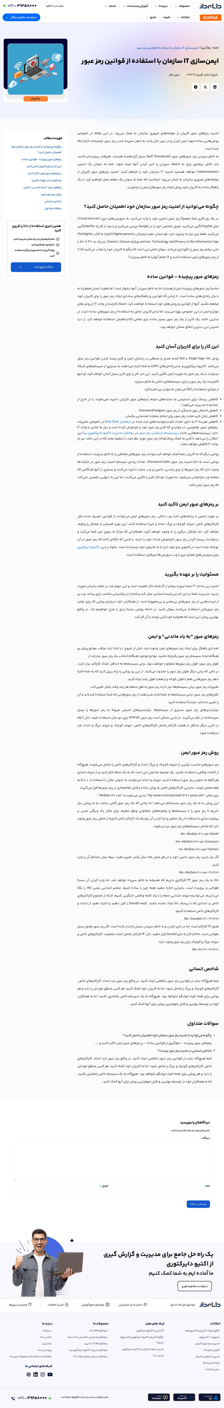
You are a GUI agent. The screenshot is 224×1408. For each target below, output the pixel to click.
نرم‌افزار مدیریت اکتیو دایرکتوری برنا (108, 433)
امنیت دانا (158, 1356)
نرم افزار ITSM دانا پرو (96, 1344)
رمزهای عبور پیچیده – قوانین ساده (41, 159)
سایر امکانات (212, 1370)
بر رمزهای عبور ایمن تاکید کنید (44, 173)
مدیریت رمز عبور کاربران (207, 1344)
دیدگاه (205, 1138)
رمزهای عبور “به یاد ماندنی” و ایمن (42, 187)
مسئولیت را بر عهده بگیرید (46, 180)
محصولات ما (100, 1323)
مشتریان (47, 1344)
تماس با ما (46, 1337)
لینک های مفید (154, 1323)
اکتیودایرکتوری (88, 547)
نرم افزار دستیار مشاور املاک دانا (90, 1357)
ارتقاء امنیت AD (211, 1363)
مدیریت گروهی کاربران (207, 1357)
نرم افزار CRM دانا (98, 1331)
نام (207, 1186)
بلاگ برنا (206, 48)
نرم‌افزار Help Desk (118, 421)
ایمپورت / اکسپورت (209, 1337)
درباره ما (47, 1323)
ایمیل (104, 1186)
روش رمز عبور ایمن (51, 194)
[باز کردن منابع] (147, 17)
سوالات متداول (52, 208)
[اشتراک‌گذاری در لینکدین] (215, 87)
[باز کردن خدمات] (106, 6)
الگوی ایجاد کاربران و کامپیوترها (202, 1331)
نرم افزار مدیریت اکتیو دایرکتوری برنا (88, 1350)
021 (22, 6)
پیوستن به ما (45, 1350)
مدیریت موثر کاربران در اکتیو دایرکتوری (143, 1349)
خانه (216, 48)
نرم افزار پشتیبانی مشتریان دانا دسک (87, 1337)
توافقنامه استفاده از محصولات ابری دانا (30, 1357)
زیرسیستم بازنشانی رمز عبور (159, 433)
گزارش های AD (212, 1350)
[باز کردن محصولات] (176, 6)
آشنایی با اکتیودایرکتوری (150, 1331)
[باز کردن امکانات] (178, 17)
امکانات (215, 1323)
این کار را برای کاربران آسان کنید (43, 166)
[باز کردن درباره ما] (156, 6)
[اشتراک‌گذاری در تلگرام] (196, 87)
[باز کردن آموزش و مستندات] (124, 6)
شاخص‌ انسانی (52, 201)
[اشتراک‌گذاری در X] (205, 87)
